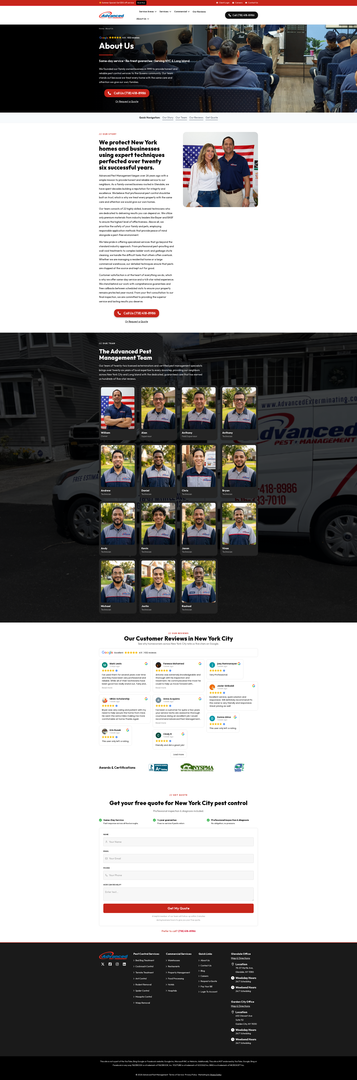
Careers (239, 2)
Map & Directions (240, 958)
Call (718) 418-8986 (243, 15)
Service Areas (146, 11)
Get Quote (212, 117)
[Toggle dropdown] (156, 11)
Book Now (141, 3)
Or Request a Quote (126, 101)
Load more (178, 754)
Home (101, 28)
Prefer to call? (179, 931)
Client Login (224, 2)
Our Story (167, 117)
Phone (106, 868)
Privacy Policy (191, 1074)
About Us (141, 18)
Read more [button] (107, 688)
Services (164, 11)
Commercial (180, 11)
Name (106, 834)
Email (106, 851)
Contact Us (253, 2)
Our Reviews (199, 11)
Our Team (181, 117)
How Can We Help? (112, 885)
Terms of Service (176, 1074)
